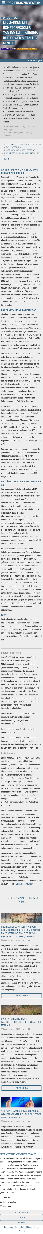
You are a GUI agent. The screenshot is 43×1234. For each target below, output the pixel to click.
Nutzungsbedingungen (24, 884)
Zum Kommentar (22, 996)
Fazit (6, 159)
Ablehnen (21, 1223)
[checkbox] (1, 1197)
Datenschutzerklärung (23, 1227)
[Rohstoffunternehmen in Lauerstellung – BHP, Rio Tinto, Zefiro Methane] (21, 1010)
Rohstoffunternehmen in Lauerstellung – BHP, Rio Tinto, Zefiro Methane (21, 1022)
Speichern (21, 1218)
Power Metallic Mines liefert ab (19, 150)
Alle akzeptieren (21, 1212)
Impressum (8, 1227)
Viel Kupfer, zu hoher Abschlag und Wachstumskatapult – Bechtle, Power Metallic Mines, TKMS (21, 1114)
